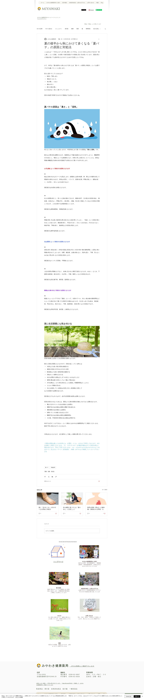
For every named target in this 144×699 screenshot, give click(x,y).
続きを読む (96, 28)
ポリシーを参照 (19, 697)
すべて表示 (104, 489)
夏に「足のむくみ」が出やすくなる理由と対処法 (47, 508)
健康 (72, 28)
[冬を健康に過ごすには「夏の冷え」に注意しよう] (72, 499)
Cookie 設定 (128, 696)
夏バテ (46, 467)
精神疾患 (88, 28)
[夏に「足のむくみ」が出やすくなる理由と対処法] (47, 499)
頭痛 (49, 471)
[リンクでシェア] (56, 476)
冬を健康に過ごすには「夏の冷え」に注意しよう (72, 508)
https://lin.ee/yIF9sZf (67, 683)
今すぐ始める (48, 28)
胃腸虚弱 (53, 467)
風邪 (77, 28)
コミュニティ (58, 28)
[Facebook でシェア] (45, 476)
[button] (105, 28)
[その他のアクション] (99, 39)
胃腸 (46, 471)
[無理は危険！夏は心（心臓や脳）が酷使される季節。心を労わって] (96, 499)
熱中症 (52, 471)
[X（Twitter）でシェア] (48, 476)
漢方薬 (66, 28)
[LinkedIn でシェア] (52, 476)
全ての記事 (39, 28)
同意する (137, 696)
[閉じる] (142, 696)
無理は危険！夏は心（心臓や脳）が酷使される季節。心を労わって (96, 508)
